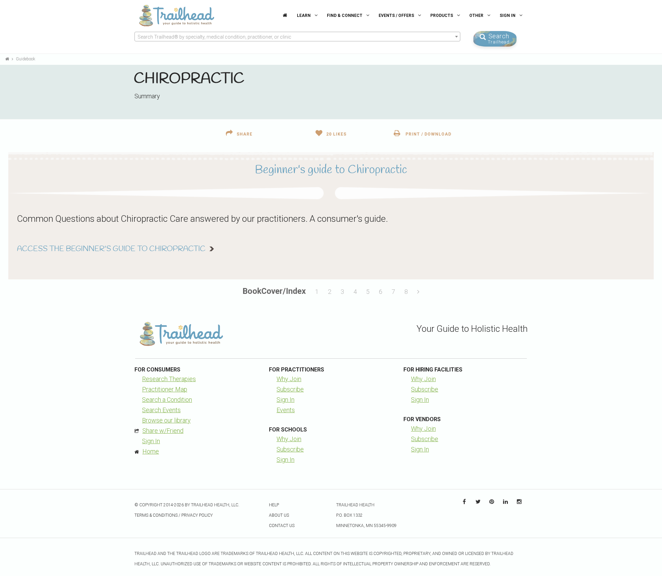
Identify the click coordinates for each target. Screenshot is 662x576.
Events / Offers (397, 15)
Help (274, 505)
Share (244, 134)
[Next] (418, 292)
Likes (336, 134)
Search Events (161, 410)
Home (150, 451)
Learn (304, 15)
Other (476, 15)
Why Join (289, 379)
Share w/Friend (162, 430)
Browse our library (166, 420)
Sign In (508, 15)
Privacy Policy (197, 515)
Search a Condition (167, 399)
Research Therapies (169, 379)
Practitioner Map (164, 389)
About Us (279, 515)
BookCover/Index (274, 291)
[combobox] (297, 36)
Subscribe (290, 389)
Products (442, 15)
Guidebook (25, 59)
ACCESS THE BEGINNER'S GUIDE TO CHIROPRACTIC (111, 249)
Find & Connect (345, 15)
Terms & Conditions (156, 515)
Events (286, 410)
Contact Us (281, 525)
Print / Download (427, 134)
